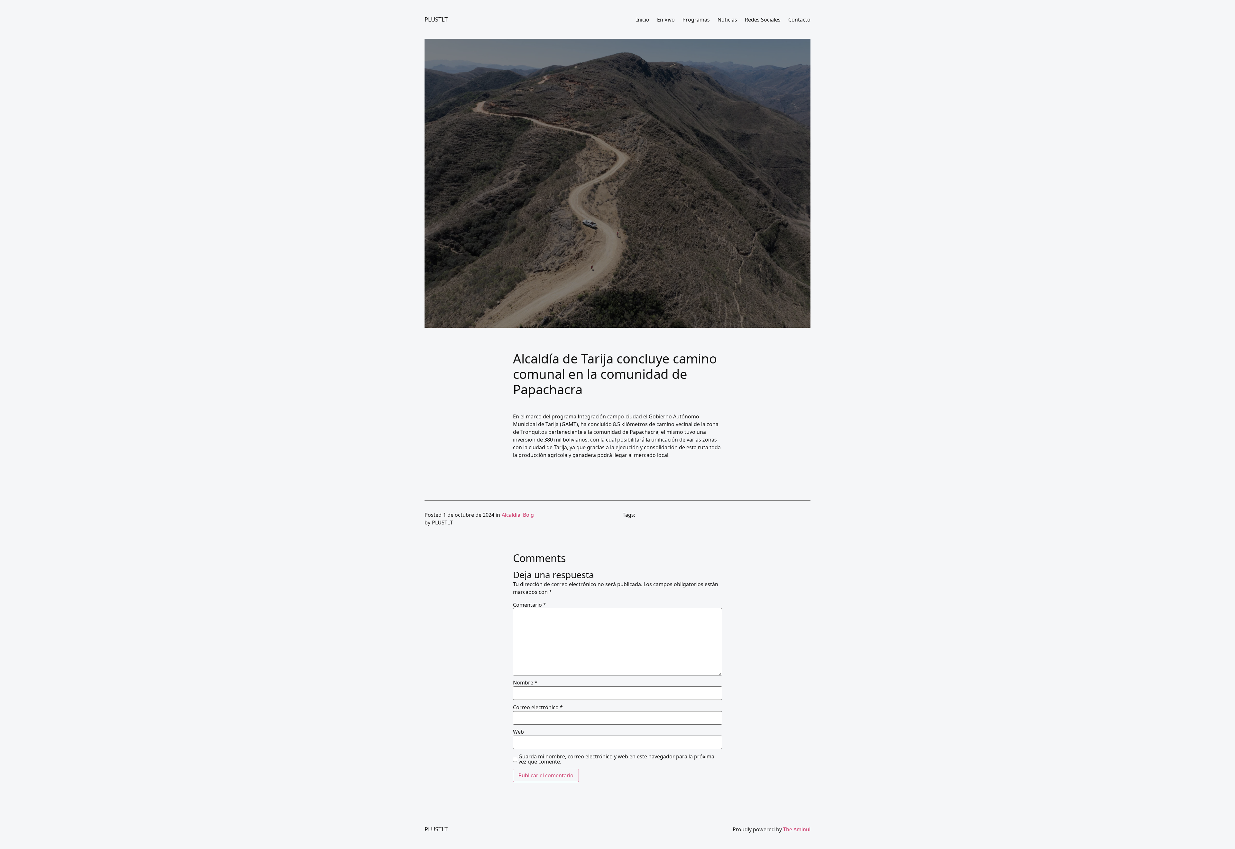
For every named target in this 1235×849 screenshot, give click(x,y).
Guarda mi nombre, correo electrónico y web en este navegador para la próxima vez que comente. (616, 759)
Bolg (528, 514)
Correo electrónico (538, 707)
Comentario (529, 604)
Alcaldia (511, 514)
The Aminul (796, 829)
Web (518, 731)
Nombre (525, 682)
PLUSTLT (436, 19)
